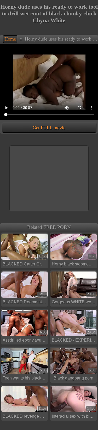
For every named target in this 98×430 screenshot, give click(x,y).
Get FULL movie (49, 127)
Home (10, 39)
